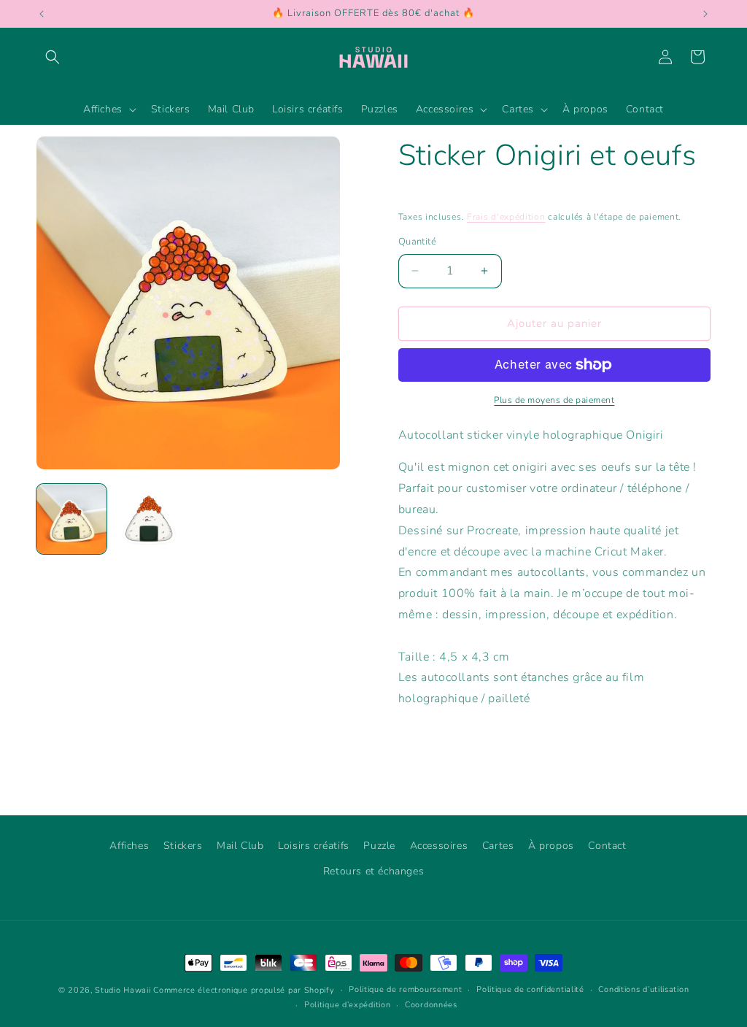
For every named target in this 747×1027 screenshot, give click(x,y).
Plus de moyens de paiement (554, 400)
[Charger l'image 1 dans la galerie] (71, 519)
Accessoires (439, 846)
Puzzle (379, 846)
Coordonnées (431, 1004)
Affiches (129, 846)
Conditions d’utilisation (643, 989)
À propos (551, 846)
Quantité (417, 241)
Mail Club (240, 846)
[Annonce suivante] (705, 14)
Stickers (183, 846)
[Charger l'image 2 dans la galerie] (149, 519)
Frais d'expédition (506, 217)
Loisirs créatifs (313, 846)
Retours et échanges (373, 871)
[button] (52, 57)
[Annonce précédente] (42, 14)
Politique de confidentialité (530, 989)
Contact (607, 846)
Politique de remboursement (405, 989)
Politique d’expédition (347, 1004)
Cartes (498, 846)
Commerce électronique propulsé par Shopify (243, 990)
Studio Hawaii (122, 990)
